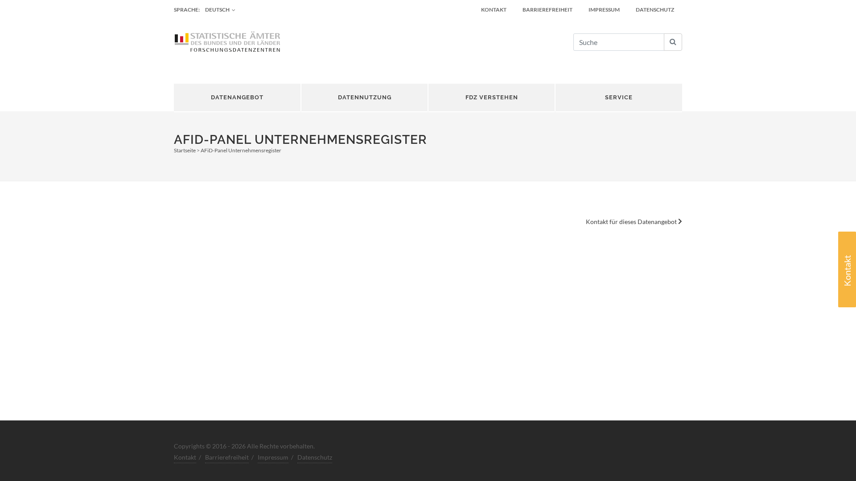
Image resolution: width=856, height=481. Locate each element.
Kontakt (847, 270)
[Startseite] (227, 42)
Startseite (185, 150)
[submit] (673, 42)
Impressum (604, 9)
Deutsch (217, 9)
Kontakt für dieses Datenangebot (632, 221)
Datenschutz (655, 9)
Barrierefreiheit (547, 9)
